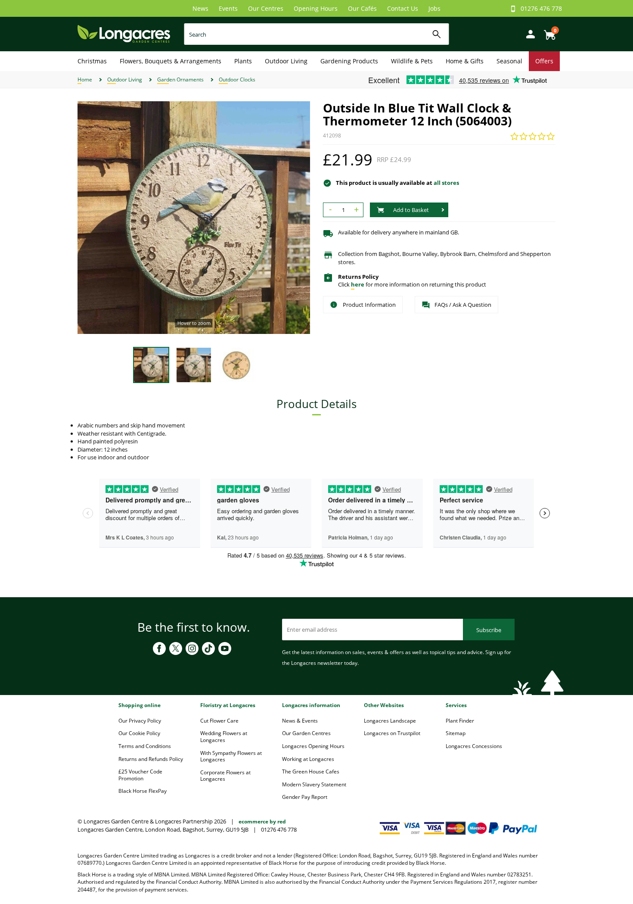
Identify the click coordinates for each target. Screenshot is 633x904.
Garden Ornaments (180, 79)
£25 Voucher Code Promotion (140, 775)
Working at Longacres (308, 759)
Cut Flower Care (219, 720)
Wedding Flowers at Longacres (223, 736)
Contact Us (402, 8)
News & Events (300, 720)
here (357, 284)
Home (85, 79)
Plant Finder (460, 720)
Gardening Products (349, 61)
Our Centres (265, 8)
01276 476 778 (541, 8)
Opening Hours (316, 8)
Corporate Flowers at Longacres (225, 776)
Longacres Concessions (474, 746)
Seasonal (509, 61)
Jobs (434, 8)
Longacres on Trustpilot (392, 733)
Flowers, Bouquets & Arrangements (170, 61)
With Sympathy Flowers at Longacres (231, 756)
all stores (446, 183)
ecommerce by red (262, 821)
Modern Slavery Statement (314, 784)
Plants (243, 61)
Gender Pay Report (304, 797)
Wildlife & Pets (412, 61)
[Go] (437, 34)
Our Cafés (362, 8)
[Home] (124, 33)
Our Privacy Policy (139, 720)
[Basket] (547, 31)
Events (228, 8)
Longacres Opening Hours (313, 746)
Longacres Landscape (390, 720)
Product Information (369, 305)
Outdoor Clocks (237, 79)
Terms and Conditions (144, 746)
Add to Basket (411, 210)
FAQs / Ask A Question (462, 305)
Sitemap (455, 733)
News (200, 8)
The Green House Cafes (310, 771)
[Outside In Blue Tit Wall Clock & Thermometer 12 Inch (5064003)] (194, 217)
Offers (544, 61)
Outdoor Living (286, 61)
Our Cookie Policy (139, 733)
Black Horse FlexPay (142, 791)
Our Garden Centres (306, 733)
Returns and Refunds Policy (150, 759)
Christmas (92, 61)
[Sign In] (528, 33)
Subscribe (488, 630)
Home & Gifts (465, 61)
